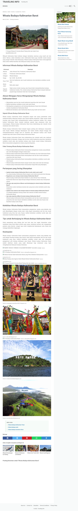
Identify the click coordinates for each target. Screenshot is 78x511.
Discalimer (36, 505)
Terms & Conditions (44, 505)
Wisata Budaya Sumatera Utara (15, 429)
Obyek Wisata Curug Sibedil (65, 41)
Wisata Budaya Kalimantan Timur (16, 425)
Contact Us (29, 505)
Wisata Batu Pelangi (63, 24)
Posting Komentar (14, 19)
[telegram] (46, 438)
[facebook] (7, 438)
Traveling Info (11, 2)
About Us (23, 505)
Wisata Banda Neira (63, 48)
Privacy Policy (54, 505)
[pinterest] (27, 438)
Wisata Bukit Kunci (63, 55)
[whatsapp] (36, 438)
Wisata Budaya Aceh (13, 427)
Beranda (5, 6)
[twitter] (17, 438)
